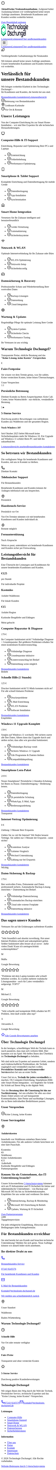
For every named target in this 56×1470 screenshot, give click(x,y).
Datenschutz (13, 1453)
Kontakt (11, 1448)
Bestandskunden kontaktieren (15, 97)
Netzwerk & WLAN (17, 1425)
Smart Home (13, 1422)
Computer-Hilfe (14, 1417)
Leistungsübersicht (38, 97)
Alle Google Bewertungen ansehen (21, 1035)
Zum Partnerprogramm (12, 1214)
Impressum (12, 1450)
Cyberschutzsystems (33, 1183)
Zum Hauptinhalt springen (13, 22)
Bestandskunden (38, 39)
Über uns (26, 39)
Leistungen (6, 39)
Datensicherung (14, 1428)
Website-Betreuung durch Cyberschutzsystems (23, 1466)
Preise (10, 1445)
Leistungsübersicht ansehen (14, 446)
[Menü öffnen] (4, 42)
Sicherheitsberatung (16, 1431)
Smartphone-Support (17, 1420)
